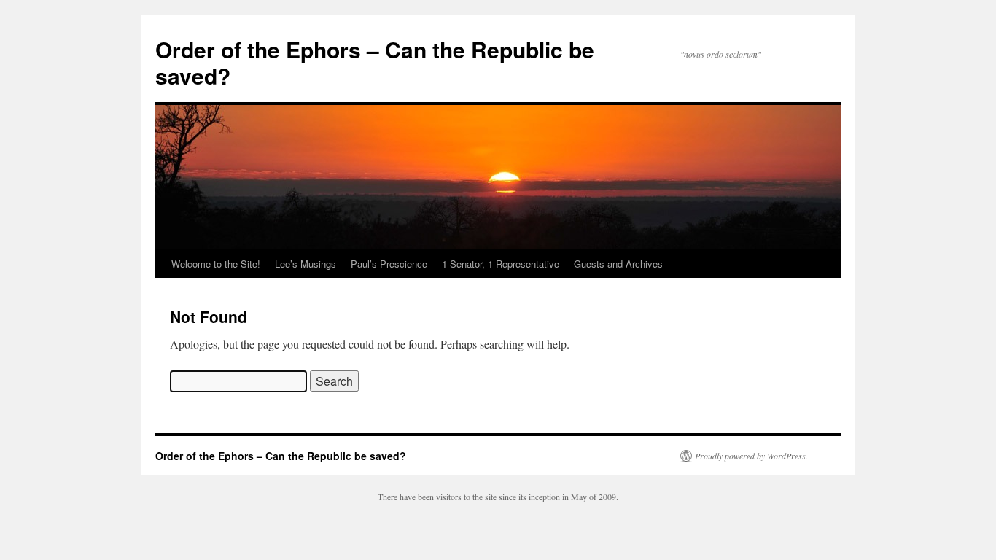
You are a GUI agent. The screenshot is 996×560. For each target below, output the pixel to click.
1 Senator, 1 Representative (500, 264)
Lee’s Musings (305, 264)
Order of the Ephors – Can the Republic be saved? (374, 62)
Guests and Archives (618, 264)
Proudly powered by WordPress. (751, 456)
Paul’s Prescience (389, 264)
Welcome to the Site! (215, 264)
